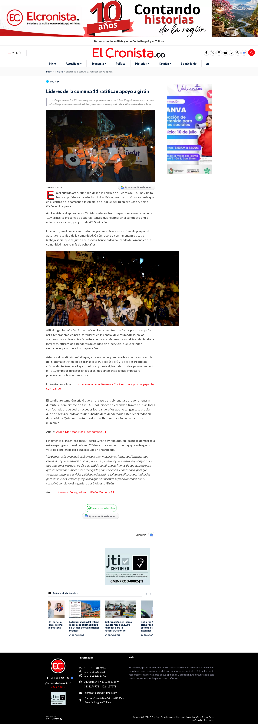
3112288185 (109, 681)
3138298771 (91, 686)
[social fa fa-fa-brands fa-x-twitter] (213, 53)
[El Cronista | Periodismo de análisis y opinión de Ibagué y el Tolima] (129, 52)
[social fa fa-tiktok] (231, 53)
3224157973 (108, 686)
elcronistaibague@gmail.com (101, 692)
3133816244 (91, 681)
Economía (98, 63)
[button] (238, 53)
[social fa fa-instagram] (219, 53)
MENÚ (16, 53)
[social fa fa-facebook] (206, 53)
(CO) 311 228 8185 (95, 671)
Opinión (164, 63)
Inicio (52, 63)
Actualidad (73, 63)
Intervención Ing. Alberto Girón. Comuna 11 (84, 492)
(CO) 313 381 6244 (95, 668)
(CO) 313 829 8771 (95, 675)
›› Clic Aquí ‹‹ (58, 686)
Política (120, 63)
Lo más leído (188, 63)
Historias (141, 63)
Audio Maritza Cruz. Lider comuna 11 (81, 431)
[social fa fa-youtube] (225, 53)
